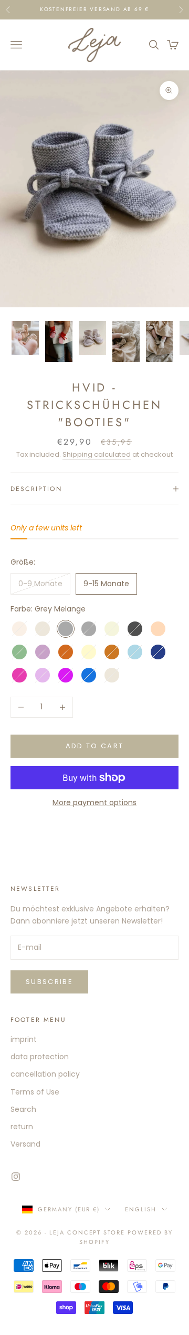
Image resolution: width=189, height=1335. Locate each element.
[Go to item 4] (126, 341)
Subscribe (49, 982)
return (21, 1126)
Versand (25, 1144)
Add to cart (95, 746)
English (140, 1209)
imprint (23, 1039)
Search (23, 1109)
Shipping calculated (96, 454)
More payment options (94, 802)
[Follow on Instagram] (15, 1176)
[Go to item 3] (92, 338)
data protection (39, 1056)
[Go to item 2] (59, 341)
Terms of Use (34, 1092)
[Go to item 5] (159, 341)
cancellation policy (45, 1074)
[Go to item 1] (25, 338)
